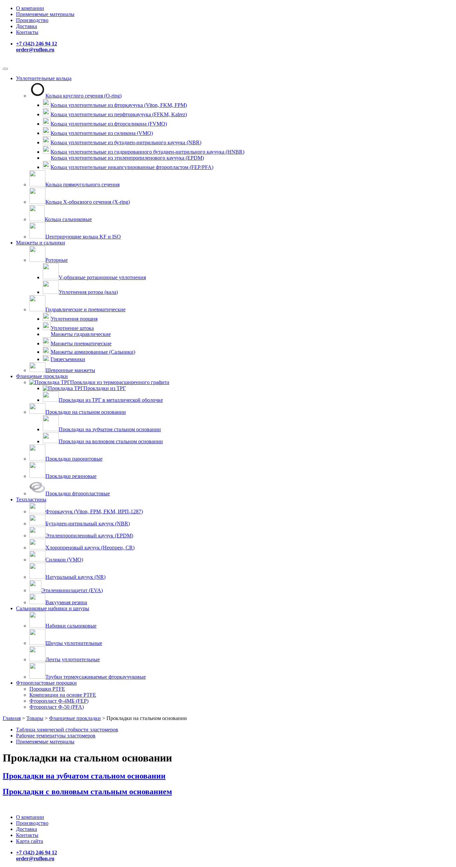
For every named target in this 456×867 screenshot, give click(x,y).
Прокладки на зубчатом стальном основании (84, 775)
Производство (32, 20)
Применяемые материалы (45, 14)
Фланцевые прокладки (42, 376)
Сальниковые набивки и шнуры (52, 608)
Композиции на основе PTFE (62, 695)
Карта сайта (29, 841)
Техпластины (31, 499)
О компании (30, 8)
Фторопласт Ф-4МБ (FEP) (58, 701)
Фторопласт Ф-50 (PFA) (56, 707)
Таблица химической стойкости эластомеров (67, 729)
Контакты (27, 32)
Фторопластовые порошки (46, 683)
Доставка (26, 26)
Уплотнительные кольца (43, 78)
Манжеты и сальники (40, 242)
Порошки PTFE (47, 689)
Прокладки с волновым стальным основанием (87, 791)
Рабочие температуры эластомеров (55, 735)
